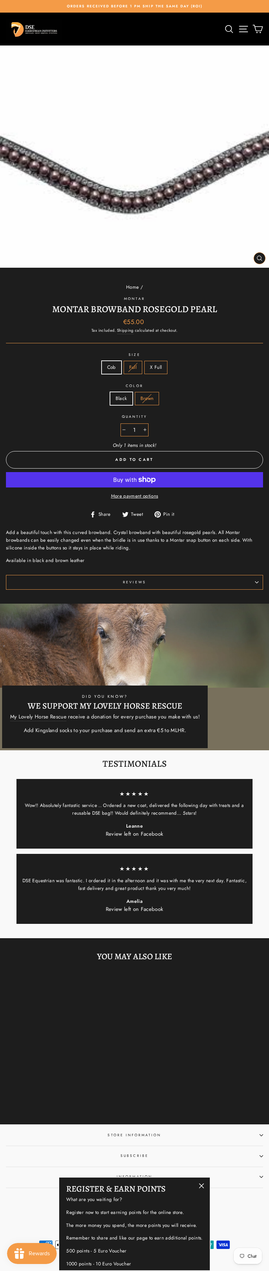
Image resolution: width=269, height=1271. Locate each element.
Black (121, 398)
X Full (156, 367)
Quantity (134, 416)
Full (133, 367)
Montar (134, 298)
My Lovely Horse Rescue (38, 717)
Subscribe (134, 1155)
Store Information (134, 1135)
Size (134, 354)
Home (132, 286)
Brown (147, 398)
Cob (111, 367)
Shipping (125, 330)
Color (134, 385)
